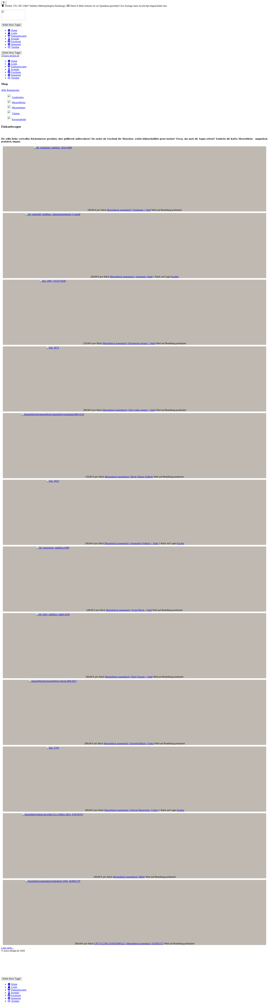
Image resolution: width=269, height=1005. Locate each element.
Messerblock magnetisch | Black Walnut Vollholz (129, 476)
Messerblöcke (19, 102)
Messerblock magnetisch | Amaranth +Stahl (131, 276)
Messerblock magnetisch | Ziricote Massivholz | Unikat (131, 810)
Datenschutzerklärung (12, 961)
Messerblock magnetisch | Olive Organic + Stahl (129, 676)
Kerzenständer (19, 119)
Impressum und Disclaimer (14, 973)
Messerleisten (18, 107)
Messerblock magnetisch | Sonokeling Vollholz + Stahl (131, 543)
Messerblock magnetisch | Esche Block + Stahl (129, 610)
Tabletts (16, 113)
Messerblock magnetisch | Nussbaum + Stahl (129, 210)
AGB (4, 956)
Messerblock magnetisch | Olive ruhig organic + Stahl (129, 410)
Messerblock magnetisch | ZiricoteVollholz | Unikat (129, 743)
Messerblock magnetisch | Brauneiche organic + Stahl (129, 343)
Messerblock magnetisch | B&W (129, 877)
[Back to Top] (3, 3)
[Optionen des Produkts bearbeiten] (52, 147)
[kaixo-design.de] (10, 55)
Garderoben (18, 97)
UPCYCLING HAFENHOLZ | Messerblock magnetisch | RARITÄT (128, 943)
